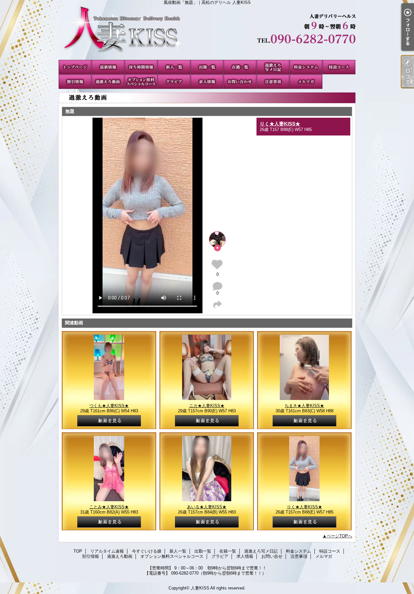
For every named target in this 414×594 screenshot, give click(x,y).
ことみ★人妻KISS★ (109, 506)
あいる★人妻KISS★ (206, 506)
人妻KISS (200, 588)
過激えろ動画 (108, 81)
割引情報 (75, 81)
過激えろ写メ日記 (272, 67)
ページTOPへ (339, 536)
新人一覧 (174, 67)
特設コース (338, 67)
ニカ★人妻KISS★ (206, 405)
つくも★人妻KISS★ (109, 405)
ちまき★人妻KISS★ (304, 405)
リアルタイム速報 (108, 67)
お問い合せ (239, 81)
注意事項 (272, 81)
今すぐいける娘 (141, 67)
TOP (75, 67)
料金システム (305, 67)
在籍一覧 (239, 67)
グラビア (174, 81)
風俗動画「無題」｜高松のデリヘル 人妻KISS (207, 32)
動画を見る (109, 421)
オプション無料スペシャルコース (141, 81)
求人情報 (207, 81)
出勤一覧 (207, 67)
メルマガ (305, 81)
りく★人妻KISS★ (280, 123)
